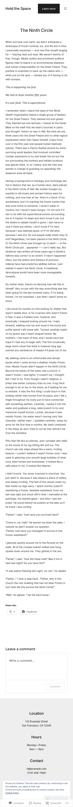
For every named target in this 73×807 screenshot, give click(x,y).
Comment (55, 686)
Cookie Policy (12, 793)
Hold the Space (18, 8)
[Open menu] (65, 8)
